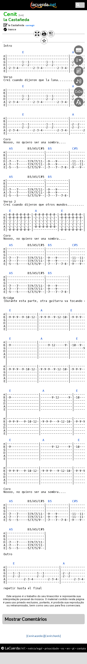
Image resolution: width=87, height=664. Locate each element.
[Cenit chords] (52, 635)
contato (81, 648)
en (68, 648)
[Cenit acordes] (35, 635)
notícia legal (35, 648)
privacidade (52, 648)
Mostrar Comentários (26, 619)
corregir (30, 25)
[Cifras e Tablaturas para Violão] (43, 7)
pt (73, 648)
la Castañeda (16, 19)
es (62, 648)
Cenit (10, 14)
